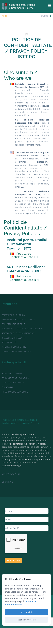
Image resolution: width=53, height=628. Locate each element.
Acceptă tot (26, 612)
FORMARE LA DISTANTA (13, 382)
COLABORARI (8, 387)
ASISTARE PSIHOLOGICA (13, 315)
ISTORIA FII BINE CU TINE (14, 346)
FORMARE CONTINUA (12, 373)
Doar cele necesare (27, 619)
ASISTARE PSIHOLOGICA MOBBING (18, 333)
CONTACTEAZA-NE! (11, 473)
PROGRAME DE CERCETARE (15, 391)
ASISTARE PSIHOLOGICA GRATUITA (18, 319)
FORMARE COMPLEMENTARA (15, 378)
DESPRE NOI (8, 481)
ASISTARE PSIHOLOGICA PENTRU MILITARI (22, 328)
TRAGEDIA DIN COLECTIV (14, 337)
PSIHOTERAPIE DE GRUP (13, 324)
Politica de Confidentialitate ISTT (25, 255)
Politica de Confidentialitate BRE (25, 278)
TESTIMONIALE (9, 342)
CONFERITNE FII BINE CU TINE (16, 351)
